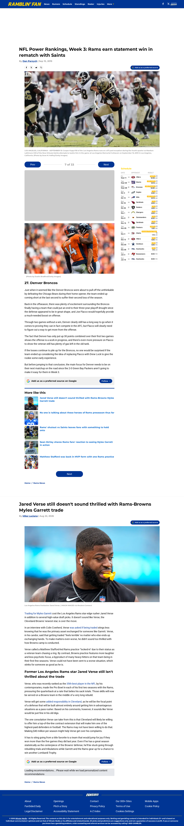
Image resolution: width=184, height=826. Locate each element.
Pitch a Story (60, 806)
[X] (168, 4)
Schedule (67, 4)
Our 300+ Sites (124, 801)
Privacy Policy (97, 806)
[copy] (41, 67)
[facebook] (163, 4)
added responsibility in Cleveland (64, 701)
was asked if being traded (83, 627)
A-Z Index (95, 811)
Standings (80, 4)
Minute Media (21, 818)
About (28, 801)
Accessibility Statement (66, 811)
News (46, 4)
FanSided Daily (33, 806)
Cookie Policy (152, 806)
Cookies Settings (125, 811)
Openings (59, 801)
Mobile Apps (151, 801)
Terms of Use (123, 806)
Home (28, 483)
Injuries (100, 4)
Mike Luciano (30, 516)
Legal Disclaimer (34, 811)
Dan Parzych (30, 61)
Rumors (56, 4)
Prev (32, 164)
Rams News (39, 483)
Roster (91, 4)
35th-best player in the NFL (81, 683)
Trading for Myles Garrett (38, 613)
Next (106, 164)
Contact (94, 801)
